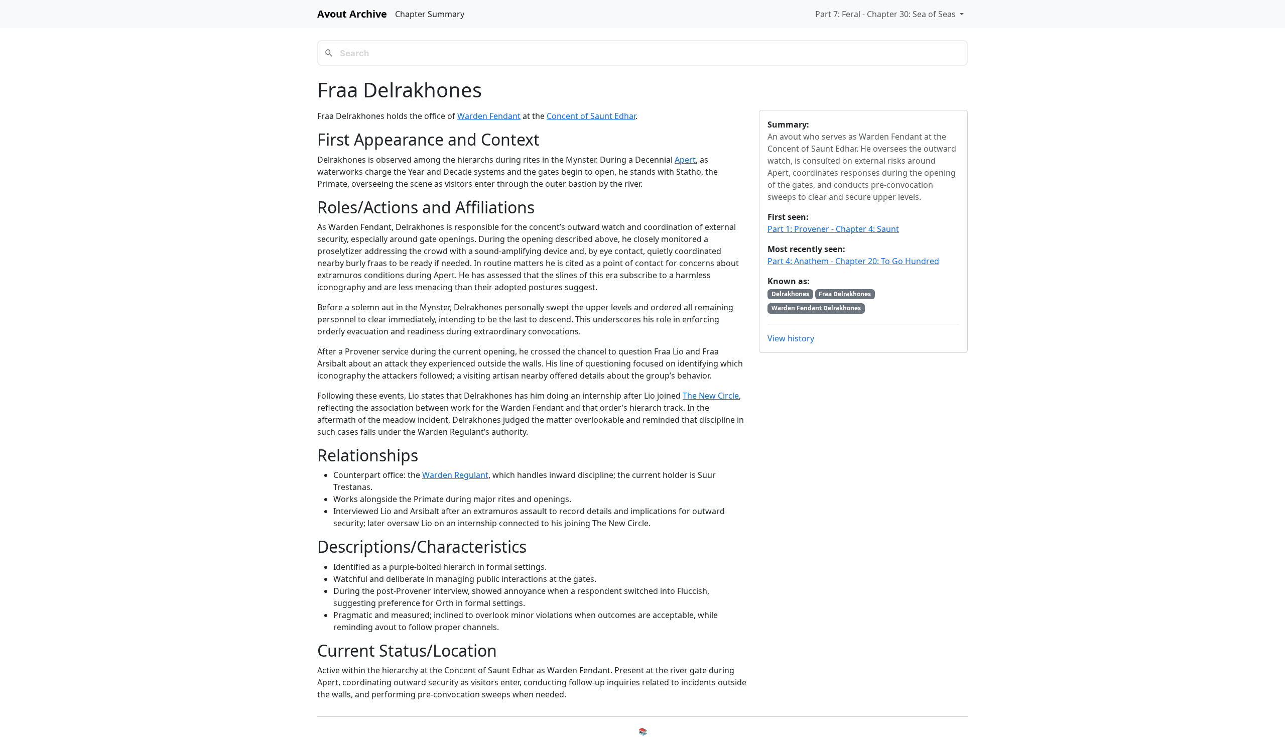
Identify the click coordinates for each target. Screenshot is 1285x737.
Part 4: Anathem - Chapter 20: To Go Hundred (853, 261)
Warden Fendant (489, 115)
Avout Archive (352, 14)
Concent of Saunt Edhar (591, 115)
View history (790, 338)
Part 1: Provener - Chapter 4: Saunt (833, 228)
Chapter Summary (429, 14)
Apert (685, 159)
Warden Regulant (455, 474)
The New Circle (711, 395)
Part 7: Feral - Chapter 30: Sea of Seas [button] (886, 14)
